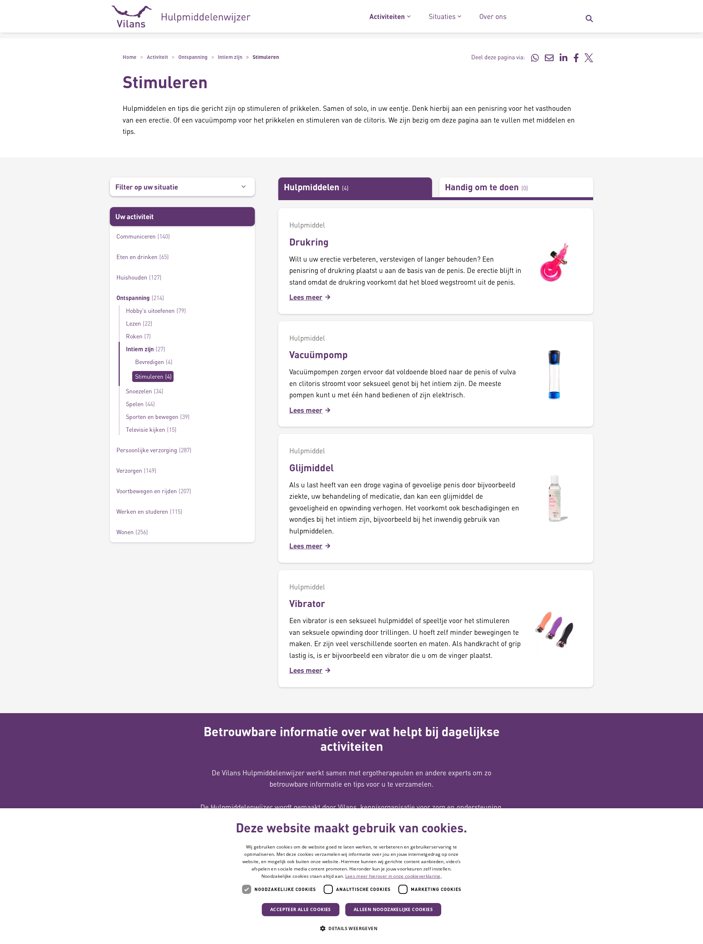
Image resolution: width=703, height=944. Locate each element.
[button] (351, 928)
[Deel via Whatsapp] (535, 57)
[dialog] (351, 876)
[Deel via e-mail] (549, 57)
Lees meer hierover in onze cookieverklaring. (393, 876)
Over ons (492, 16)
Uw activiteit (134, 216)
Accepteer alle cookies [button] (300, 909)
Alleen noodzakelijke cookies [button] (393, 909)
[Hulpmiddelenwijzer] (181, 16)
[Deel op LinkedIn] (563, 57)
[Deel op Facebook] (576, 57)
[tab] (355, 187)
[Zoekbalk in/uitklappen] (589, 16)
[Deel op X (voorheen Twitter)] (588, 57)
